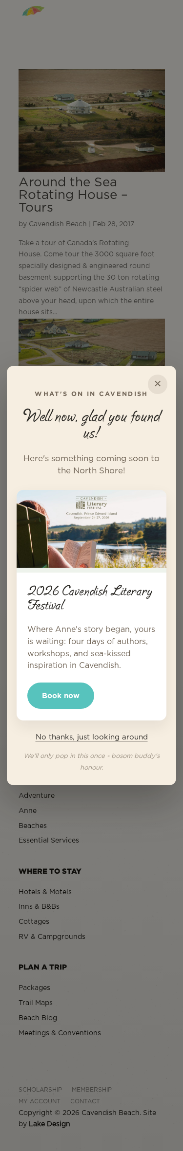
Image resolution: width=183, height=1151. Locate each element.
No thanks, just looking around (92, 737)
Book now (61, 695)
